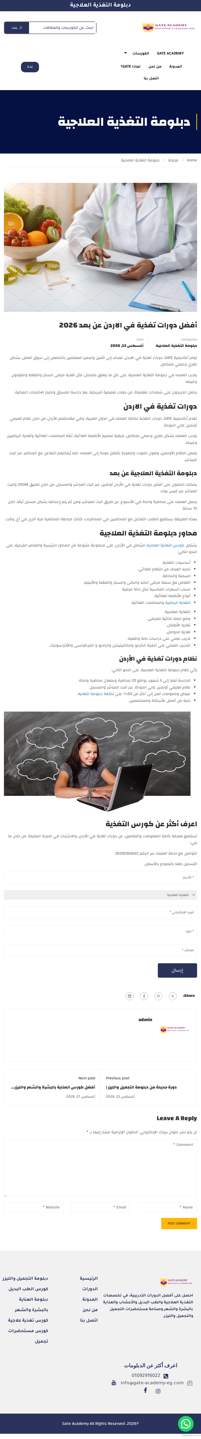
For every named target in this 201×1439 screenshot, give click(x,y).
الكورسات (140, 54)
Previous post (117, 1078)
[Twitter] (173, 996)
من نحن (154, 67)
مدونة (173, 160)
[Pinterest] (158, 996)
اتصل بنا (151, 79)
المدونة (175, 67)
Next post (87, 1078)
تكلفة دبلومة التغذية (96, 693)
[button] (186, 1424)
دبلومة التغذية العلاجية (100, 6)
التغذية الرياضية (178, 602)
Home (192, 160)
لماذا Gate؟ (131, 67)
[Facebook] (144, 996)
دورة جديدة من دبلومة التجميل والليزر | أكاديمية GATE (141, 1090)
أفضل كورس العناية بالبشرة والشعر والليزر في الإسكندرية (55, 1090)
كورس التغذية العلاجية (165, 545)
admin (145, 1020)
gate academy (170, 54)
